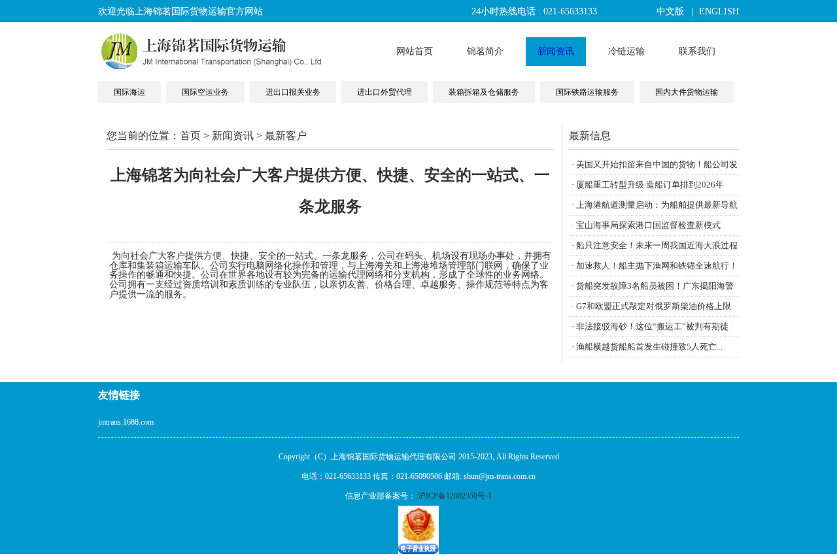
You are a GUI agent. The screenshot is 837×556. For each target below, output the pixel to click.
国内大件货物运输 (686, 92)
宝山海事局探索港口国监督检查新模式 (648, 225)
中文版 (670, 11)
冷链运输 (626, 51)
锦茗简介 (485, 51)
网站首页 (414, 51)
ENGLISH (719, 11)
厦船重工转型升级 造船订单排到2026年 (650, 184)
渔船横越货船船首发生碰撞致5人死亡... (649, 347)
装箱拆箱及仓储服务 (484, 92)
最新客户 (286, 135)
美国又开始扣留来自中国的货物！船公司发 (657, 164)
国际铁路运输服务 (587, 92)
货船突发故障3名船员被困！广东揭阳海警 (655, 286)
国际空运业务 (205, 92)
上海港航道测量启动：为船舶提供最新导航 (657, 205)
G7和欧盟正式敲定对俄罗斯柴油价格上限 (653, 306)
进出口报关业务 (292, 92)
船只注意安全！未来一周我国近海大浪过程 (657, 245)
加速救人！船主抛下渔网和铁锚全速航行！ (657, 265)
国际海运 (129, 92)
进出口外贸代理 (384, 92)
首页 (190, 135)
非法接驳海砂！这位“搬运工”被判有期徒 (652, 326)
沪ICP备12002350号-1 (455, 495)
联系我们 (697, 51)
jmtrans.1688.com (126, 422)
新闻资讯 (556, 51)
